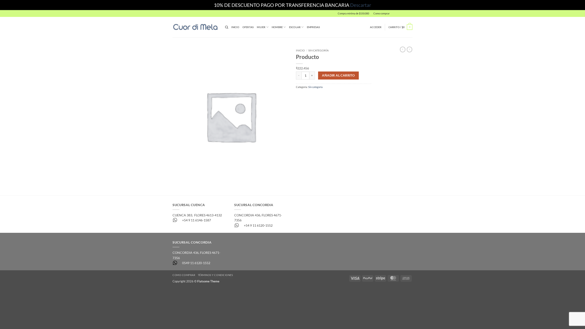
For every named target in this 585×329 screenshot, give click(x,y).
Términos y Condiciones (215, 274)
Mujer (261, 27)
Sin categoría (318, 50)
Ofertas (248, 27)
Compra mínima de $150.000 (353, 13)
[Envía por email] (314, 96)
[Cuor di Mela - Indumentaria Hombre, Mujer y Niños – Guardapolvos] (195, 27)
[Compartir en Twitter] (306, 96)
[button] (402, 13)
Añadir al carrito (338, 75)
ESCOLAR (295, 27)
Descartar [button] (360, 5)
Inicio (235, 27)
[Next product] (402, 49)
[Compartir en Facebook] (299, 96)
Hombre (277, 27)
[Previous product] (409, 49)
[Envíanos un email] (414, 15)
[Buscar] (226, 27)
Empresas (313, 27)
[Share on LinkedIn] (328, 96)
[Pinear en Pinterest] (321, 96)
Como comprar (381, 13)
